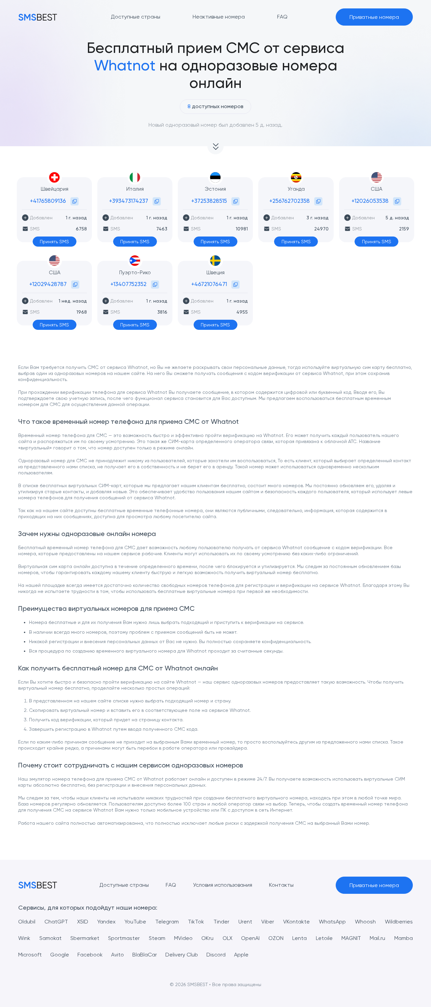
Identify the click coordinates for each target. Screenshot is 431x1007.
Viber (267, 921)
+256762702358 (289, 200)
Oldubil (26, 921)
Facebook (90, 954)
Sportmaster (124, 938)
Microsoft (30, 954)
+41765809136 (48, 200)
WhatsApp (332, 921)
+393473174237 (128, 200)
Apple (241, 954)
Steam (157, 938)
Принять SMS (54, 241)
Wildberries (399, 921)
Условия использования (222, 885)
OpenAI (250, 938)
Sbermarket (84, 938)
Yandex (106, 921)
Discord (216, 954)
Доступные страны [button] (135, 16)
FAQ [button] (282, 16)
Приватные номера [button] (374, 17)
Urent (245, 921)
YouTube (135, 921)
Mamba (403, 938)
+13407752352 (128, 284)
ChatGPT (56, 921)
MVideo (183, 938)
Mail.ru (377, 938)
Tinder (221, 921)
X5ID (82, 921)
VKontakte (296, 921)
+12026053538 (370, 200)
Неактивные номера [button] (219, 16)
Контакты (281, 885)
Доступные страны (124, 885)
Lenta (299, 938)
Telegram (167, 921)
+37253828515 (209, 200)
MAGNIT (351, 938)
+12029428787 (48, 284)
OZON (276, 938)
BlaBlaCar (144, 954)
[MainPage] (37, 17)
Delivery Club (181, 954)
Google (59, 954)
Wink (24, 938)
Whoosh (365, 921)
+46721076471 (209, 284)
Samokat (50, 938)
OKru (207, 938)
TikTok (196, 921)
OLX (227, 938)
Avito (117, 954)
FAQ (171, 885)
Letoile (324, 938)
